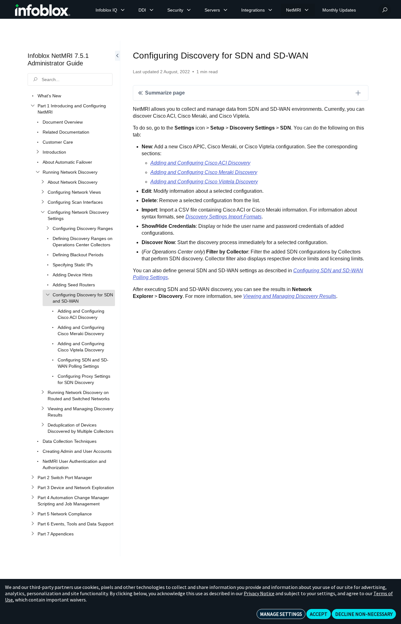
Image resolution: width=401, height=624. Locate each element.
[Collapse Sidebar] (117, 298)
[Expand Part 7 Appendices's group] (33, 534)
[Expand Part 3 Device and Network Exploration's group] (33, 488)
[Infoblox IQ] (123, 10)
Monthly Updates (339, 10)
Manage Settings (281, 614)
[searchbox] (70, 79)
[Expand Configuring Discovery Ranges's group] (48, 228)
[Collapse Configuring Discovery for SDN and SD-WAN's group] (48, 295)
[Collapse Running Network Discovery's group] (38, 172)
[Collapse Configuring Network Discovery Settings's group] (43, 212)
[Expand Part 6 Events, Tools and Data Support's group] (33, 524)
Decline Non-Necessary (364, 614)
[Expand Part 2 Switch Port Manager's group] (33, 478)
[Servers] (225, 10)
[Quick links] (42, 10)
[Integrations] (270, 10)
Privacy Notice (259, 593)
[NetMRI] (307, 10)
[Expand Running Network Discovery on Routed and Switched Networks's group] (43, 392)
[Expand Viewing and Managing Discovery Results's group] (43, 409)
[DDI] (151, 10)
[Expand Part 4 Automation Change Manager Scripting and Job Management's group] (33, 498)
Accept (318, 614)
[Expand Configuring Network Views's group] (43, 192)
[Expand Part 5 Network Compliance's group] (33, 514)
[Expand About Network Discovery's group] (43, 182)
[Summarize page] (358, 93)
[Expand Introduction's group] (38, 152)
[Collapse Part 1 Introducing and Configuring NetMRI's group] (33, 106)
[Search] (384, 10)
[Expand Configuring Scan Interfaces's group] (43, 202)
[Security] (189, 10)
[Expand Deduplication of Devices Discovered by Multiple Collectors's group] (43, 425)
